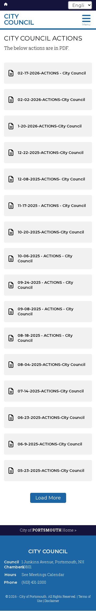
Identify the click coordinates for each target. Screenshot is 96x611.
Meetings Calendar (46, 574)
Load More (48, 498)
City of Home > (48, 530)
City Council (48, 551)
